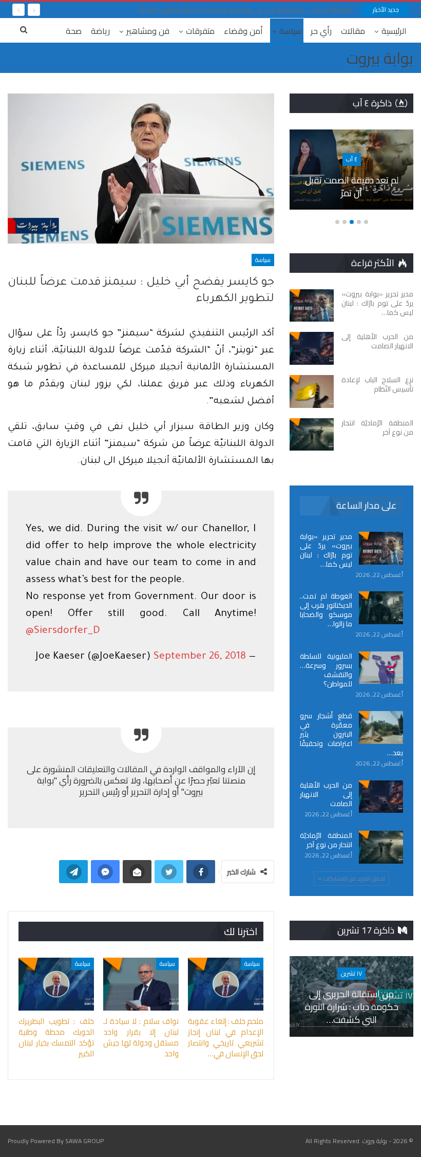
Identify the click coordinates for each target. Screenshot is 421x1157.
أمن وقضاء (243, 31)
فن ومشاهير (147, 31)
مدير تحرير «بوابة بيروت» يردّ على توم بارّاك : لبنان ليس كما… (326, 550)
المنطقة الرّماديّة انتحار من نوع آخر (326, 840)
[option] (298, 174)
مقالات (353, 31)
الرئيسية (394, 31)
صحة (74, 31)
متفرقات (200, 31)
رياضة (100, 31)
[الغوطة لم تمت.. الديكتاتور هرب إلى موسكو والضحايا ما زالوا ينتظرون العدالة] (381, 607)
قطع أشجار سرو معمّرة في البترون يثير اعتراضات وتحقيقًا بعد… (351, 734)
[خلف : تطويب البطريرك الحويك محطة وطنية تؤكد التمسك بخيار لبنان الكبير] (56, 984)
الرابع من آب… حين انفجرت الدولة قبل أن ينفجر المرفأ (298, 186)
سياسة (290, 31)
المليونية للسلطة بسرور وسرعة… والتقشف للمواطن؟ (326, 670)
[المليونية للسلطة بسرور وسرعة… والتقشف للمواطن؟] (381, 667)
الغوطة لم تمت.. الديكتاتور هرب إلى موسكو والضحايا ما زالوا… (326, 609)
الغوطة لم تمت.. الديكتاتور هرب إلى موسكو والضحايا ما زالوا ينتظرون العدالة (245, 10)
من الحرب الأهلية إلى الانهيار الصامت (326, 794)
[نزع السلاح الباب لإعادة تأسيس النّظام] (312, 391)
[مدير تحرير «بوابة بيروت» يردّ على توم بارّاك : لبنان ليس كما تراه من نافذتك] (312, 305)
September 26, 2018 (200, 657)
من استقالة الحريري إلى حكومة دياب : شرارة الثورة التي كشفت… (351, 1006)
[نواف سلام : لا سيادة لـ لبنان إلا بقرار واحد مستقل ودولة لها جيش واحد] (141, 984)
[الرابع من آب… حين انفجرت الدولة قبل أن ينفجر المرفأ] (298, 169)
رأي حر (321, 31)
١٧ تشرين (351, 973)
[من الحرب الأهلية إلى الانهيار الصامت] (312, 348)
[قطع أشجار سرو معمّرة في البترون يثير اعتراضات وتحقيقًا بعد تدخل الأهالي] (381, 727)
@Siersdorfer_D (63, 631)
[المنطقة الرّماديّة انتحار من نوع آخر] (312, 434)
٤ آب (298, 159)
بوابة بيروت (380, 58)
